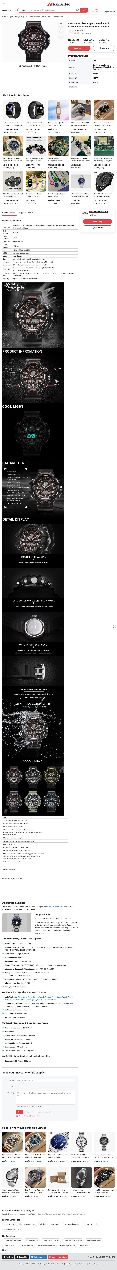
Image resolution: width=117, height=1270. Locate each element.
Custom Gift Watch (26, 1246)
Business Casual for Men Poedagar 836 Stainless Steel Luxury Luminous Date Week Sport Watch (103, 124)
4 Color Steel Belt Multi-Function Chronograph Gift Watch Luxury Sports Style (80, 1157)
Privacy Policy (93, 1264)
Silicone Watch (50, 997)
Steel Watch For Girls (11, 1230)
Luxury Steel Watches (71, 1224)
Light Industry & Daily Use (18, 17)
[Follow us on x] (100, 1257)
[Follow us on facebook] (97, 1257)
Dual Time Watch (49, 1000)
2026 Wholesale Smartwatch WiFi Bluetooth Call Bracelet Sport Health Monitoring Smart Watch (13, 195)
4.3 (92, 215)
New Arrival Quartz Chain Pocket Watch (57, 195)
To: (14, 1087)
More (4, 1250)
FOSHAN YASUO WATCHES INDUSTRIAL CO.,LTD (80, 30)
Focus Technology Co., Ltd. (42, 1264)
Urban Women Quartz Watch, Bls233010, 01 (56, 124)
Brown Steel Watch (90, 1224)
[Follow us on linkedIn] (113, 1257)
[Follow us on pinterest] (110, 1257)
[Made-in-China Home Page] (58, 4)
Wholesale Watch (32, 1240)
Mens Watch (26, 1000)
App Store (8, 1257)
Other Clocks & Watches (27, 1224)
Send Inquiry (79, 48)
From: (13, 1081)
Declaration (82, 1264)
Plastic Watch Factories (51, 1240)
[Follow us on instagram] (103, 1257)
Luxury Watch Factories (12, 1240)
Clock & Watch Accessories (49, 1224)
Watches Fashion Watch (46, 1246)
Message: (11, 1093)
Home (4, 17)
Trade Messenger (38, 1257)
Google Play (22, 1257)
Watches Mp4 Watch (93, 1240)
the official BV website (54, 906)
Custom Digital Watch (67, 1246)
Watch (20, 997)
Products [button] (23, 10)
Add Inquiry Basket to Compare (34, 66)
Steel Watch (46, 17)
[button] (3, 3)
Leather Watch (38, 997)
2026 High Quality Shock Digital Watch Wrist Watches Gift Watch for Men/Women (13, 159)
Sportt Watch (62, 997)
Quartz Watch (58, 17)
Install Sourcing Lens (59, 1257)
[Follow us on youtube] (107, 1257)
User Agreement (71, 1264)
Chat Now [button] (105, 48)
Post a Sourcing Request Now (28, 1116)
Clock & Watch (35, 17)
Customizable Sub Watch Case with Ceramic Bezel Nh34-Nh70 (11, 1192)
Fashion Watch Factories (73, 1240)
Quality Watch (37, 1000)
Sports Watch (9, 1224)
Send (19, 1112)
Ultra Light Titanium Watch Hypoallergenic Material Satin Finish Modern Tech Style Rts (80, 195)
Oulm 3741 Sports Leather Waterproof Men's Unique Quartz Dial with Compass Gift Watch (103, 195)
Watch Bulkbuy (85, 1246)
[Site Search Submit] (84, 10)
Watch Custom (9, 1246)
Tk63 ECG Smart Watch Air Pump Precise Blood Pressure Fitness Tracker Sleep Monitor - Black (35, 124)
